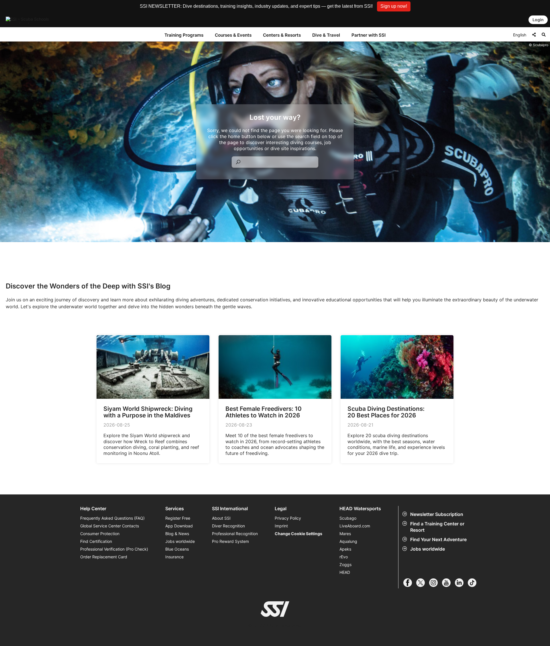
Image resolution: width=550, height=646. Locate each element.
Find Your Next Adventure (438, 539)
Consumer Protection (99, 533)
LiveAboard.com (354, 525)
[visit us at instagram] (435, 582)
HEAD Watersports (360, 508)
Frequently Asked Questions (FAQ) (112, 518)
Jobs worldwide (427, 549)
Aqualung (348, 541)
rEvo (343, 556)
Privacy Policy (288, 518)
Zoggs (345, 564)
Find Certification (96, 541)
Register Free (177, 518)
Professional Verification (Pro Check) (114, 549)
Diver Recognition (228, 525)
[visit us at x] (422, 582)
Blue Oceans (177, 549)
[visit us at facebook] (409, 582)
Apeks (345, 549)
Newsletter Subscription (436, 514)
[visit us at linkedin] (461, 582)
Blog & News (177, 533)
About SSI (221, 518)
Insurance (174, 556)
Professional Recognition (235, 533)
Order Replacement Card (103, 556)
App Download (179, 525)
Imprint (281, 525)
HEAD (344, 572)
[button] (393, 6)
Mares (345, 533)
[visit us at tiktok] (474, 582)
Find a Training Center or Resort (437, 527)
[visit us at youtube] (448, 582)
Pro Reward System (230, 541)
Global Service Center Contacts (109, 525)
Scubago (347, 518)
